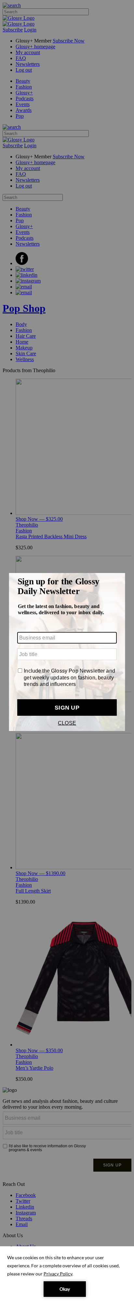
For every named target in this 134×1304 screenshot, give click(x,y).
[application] (67, 1275)
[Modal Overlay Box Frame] (67, 652)
